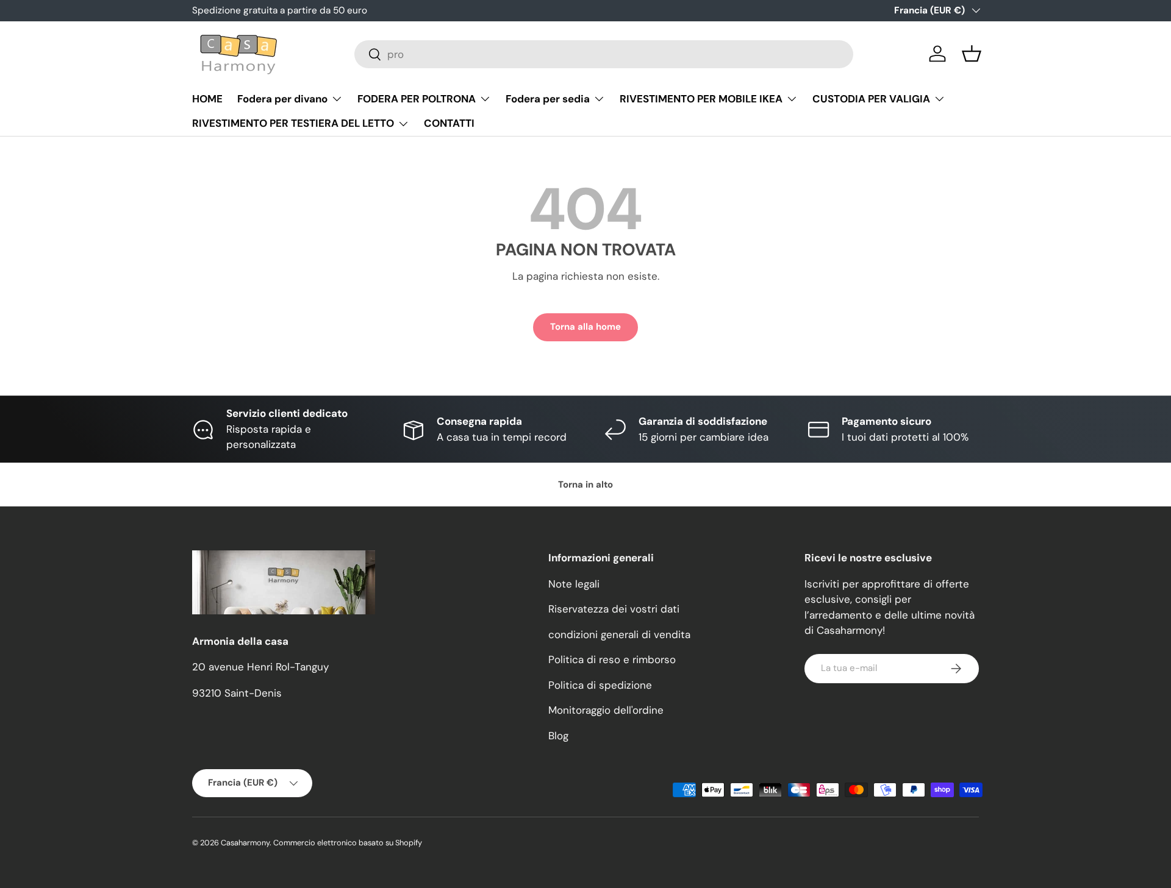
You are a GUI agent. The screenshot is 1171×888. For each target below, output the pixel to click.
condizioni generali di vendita (619, 634)
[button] (971, 53)
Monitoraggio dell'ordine (606, 710)
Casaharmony (245, 842)
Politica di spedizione (600, 685)
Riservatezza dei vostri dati (613, 609)
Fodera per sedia (548, 98)
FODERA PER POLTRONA (416, 98)
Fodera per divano (282, 98)
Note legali (574, 584)
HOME (207, 98)
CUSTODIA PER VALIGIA (871, 98)
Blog (558, 735)
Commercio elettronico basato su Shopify (347, 842)
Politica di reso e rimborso (612, 659)
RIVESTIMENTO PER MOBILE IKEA (701, 98)
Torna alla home (585, 327)
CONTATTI (449, 123)
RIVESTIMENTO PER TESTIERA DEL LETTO (293, 123)
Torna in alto (585, 484)
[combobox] (603, 54)
